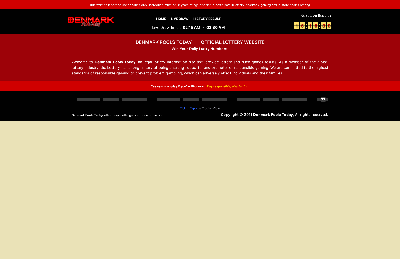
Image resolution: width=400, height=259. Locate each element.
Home (161, 19)
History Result (207, 19)
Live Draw (180, 19)
